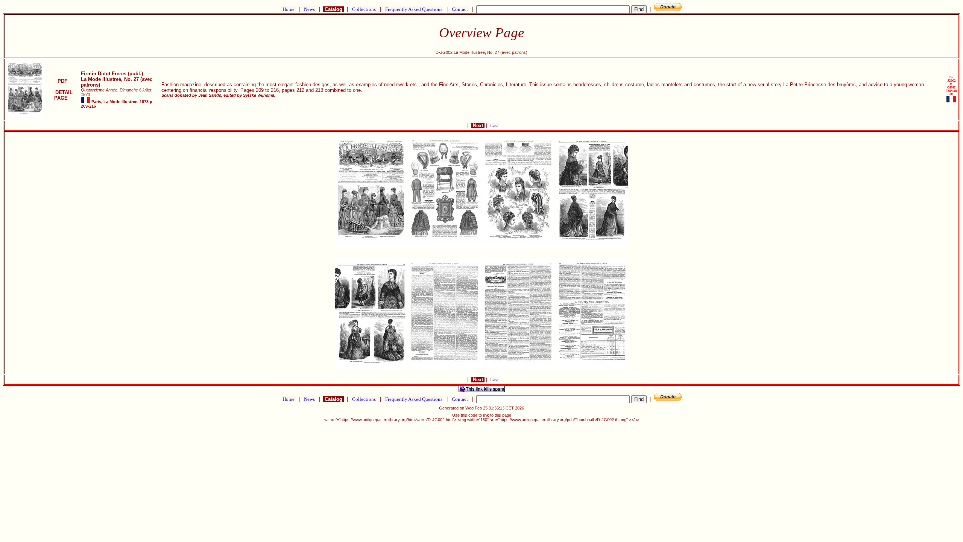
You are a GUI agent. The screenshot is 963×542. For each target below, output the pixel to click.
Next (478, 125)
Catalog (333, 9)
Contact (460, 9)
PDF (62, 81)
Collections (364, 9)
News (309, 9)
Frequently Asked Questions (414, 9)
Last (494, 125)
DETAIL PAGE (62, 95)
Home (288, 9)
